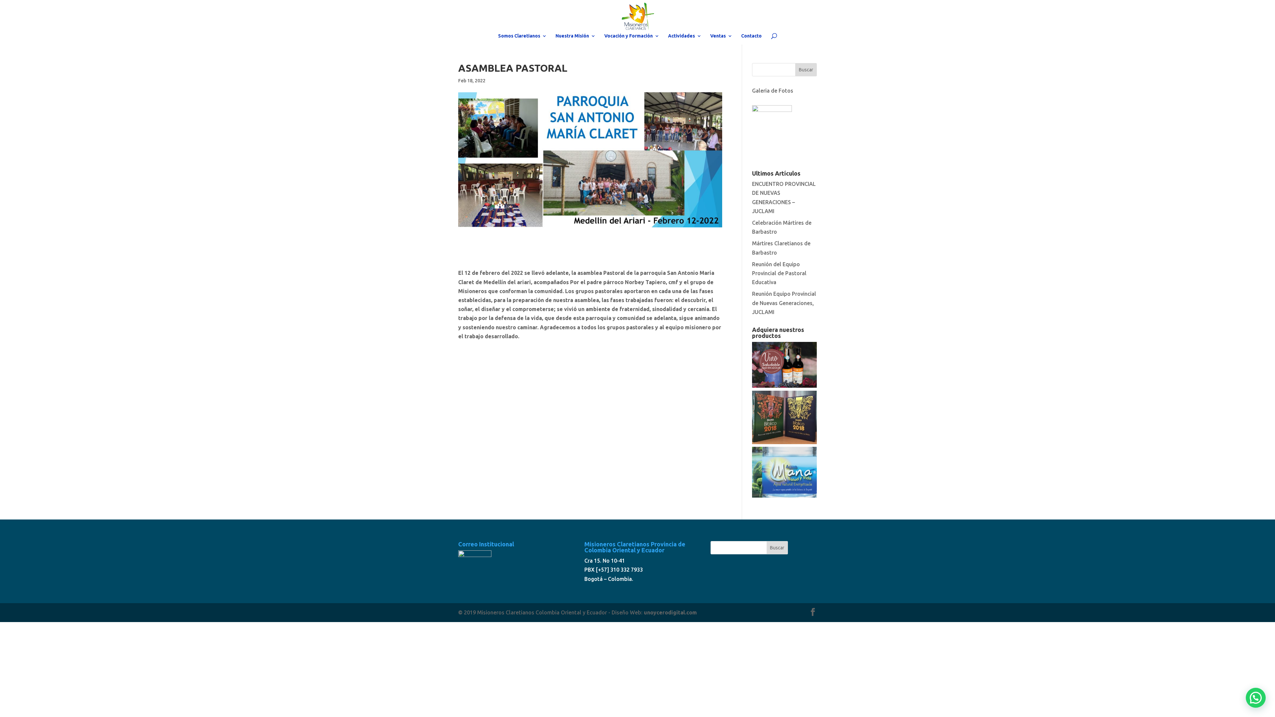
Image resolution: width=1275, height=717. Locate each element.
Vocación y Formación (628, 36)
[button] (1256, 698)
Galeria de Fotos (772, 91)
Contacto (751, 36)
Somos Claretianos (519, 36)
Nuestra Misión (572, 36)
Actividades (681, 36)
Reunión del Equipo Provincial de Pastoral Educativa (779, 273)
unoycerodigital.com (670, 612)
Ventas (718, 36)
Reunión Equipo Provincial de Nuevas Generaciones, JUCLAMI (784, 303)
